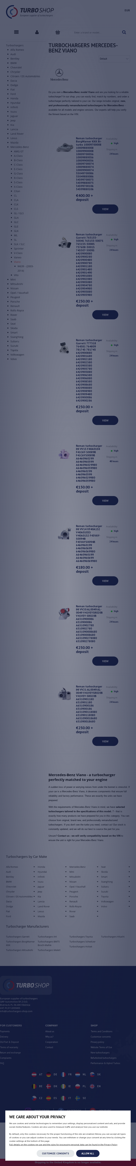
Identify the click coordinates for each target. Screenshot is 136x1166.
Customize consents (55, 1153)
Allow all (87, 1153)
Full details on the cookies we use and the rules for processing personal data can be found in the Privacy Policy (63, 1144)
